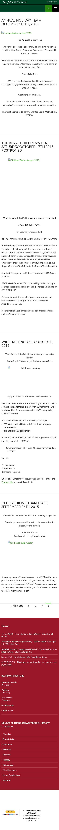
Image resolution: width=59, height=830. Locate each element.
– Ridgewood (7, 765)
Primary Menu (55, 8)
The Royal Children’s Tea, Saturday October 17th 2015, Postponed (27, 146)
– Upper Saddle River (10, 775)
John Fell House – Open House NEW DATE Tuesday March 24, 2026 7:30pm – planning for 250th (29, 650)
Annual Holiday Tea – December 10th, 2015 (21, 22)
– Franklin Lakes (8, 739)
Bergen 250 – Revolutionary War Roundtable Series (24, 657)
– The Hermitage (9, 770)
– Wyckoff (6, 780)
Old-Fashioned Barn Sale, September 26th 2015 (24, 505)
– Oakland (5, 754)
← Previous (16, 606)
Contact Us (7, 482)
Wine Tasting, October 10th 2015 (26, 343)
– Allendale (6, 734)
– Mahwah (6, 749)
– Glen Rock (6, 744)
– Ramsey (5, 759)
